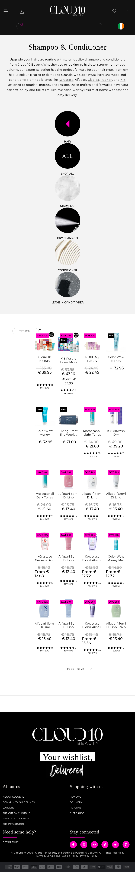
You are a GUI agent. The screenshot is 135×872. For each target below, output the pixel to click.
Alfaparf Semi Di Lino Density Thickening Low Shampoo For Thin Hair (45, 625)
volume (12, 69)
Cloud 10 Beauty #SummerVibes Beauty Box (45, 359)
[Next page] (91, 669)
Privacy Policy (88, 855)
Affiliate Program (16, 818)
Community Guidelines (19, 802)
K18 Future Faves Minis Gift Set (68, 361)
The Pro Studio (13, 824)
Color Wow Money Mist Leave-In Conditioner (116, 558)
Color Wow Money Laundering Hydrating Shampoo (44, 433)
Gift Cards (77, 813)
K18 (123, 79)
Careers (8, 808)
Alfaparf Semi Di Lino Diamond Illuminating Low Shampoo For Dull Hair (92, 496)
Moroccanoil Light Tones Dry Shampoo (92, 433)
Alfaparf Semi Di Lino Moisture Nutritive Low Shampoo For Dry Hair (69, 496)
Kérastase (66, 79)
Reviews (75, 797)
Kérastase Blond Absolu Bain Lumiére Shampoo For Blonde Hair (92, 558)
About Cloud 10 (13, 797)
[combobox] (59, 26)
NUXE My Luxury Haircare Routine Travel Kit (92, 359)
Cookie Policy (70, 855)
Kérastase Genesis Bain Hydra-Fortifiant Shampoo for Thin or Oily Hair (44, 558)
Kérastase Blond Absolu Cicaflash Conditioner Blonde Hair (92, 625)
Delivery (76, 802)
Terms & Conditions (48, 855)
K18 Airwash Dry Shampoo (116, 433)
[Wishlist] (114, 11)
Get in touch (12, 842)
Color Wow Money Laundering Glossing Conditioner (116, 359)
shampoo (92, 59)
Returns (76, 808)
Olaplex (93, 79)
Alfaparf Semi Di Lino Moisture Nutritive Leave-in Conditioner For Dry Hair (68, 558)
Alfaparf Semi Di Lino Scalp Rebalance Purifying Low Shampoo (116, 625)
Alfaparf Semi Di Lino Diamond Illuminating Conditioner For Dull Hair (116, 496)
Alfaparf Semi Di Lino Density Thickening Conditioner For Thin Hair (68, 625)
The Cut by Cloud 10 (16, 813)
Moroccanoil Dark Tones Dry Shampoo (45, 496)
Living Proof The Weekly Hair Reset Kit (68, 433)
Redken (106, 79)
